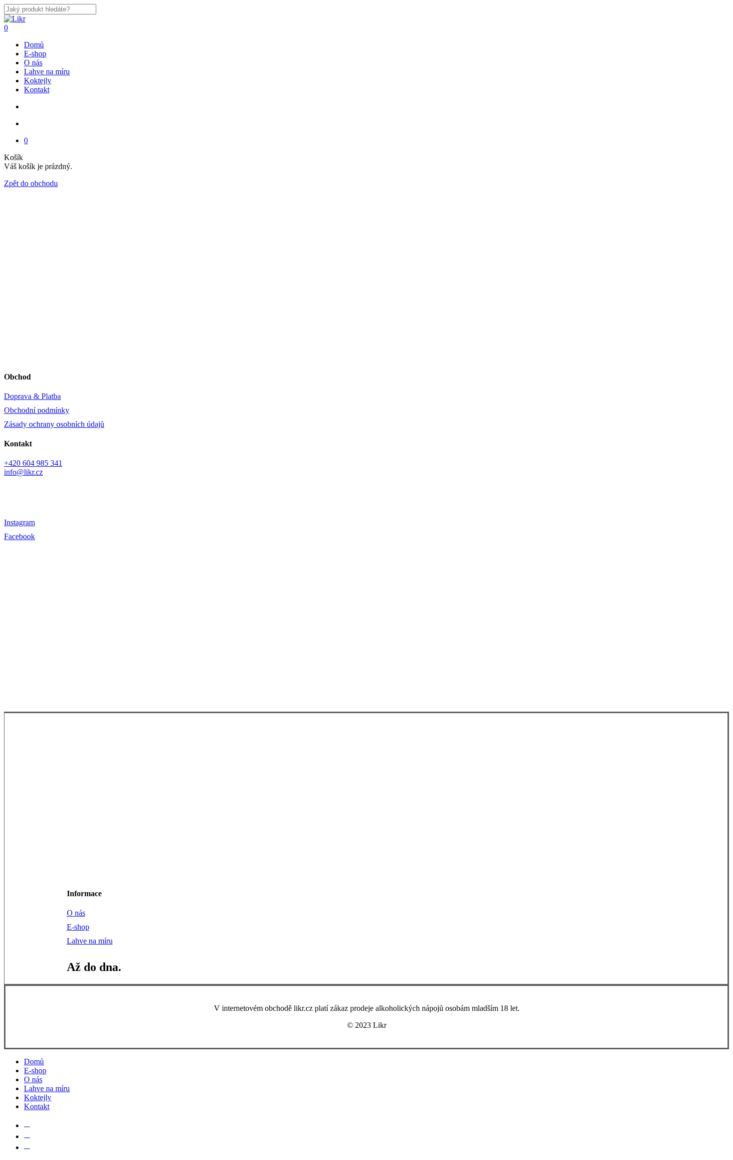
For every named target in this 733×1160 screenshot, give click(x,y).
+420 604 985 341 (33, 463)
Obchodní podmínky (36, 410)
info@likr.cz (23, 472)
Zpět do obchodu (31, 183)
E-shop (78, 927)
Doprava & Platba (32, 396)
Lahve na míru (90, 941)
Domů (34, 1061)
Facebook (19, 536)
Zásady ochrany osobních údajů (54, 424)
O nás (76, 913)
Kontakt (36, 1106)
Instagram (19, 522)
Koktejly (37, 1097)
